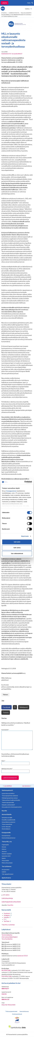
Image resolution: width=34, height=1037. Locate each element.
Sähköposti (24, 707)
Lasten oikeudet (6, 826)
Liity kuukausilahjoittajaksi (10, 937)
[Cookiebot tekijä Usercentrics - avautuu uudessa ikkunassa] (24, 482)
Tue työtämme (6, 866)
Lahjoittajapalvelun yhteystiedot (11, 901)
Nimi (3, 761)
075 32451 (6, 895)
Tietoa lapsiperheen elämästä (10, 795)
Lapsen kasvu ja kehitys (8, 793)
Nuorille (4, 810)
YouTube (6, 921)
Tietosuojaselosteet (11, 1011)
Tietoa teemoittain (7, 824)
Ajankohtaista (14, 13)
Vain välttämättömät (17, 553)
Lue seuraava (26, 786)
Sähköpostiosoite (7, 768)
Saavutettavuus (24, 1011)
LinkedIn (6, 917)
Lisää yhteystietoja (7, 898)
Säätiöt (4, 858)
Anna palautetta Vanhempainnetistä (12, 807)
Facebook (6, 707)
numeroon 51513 (22, 955)
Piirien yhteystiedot (7, 863)
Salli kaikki (17, 542)
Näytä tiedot (25, 536)
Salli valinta (17, 547)
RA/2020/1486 (6, 970)
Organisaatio (5, 844)
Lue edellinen (8, 786)
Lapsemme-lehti (6, 856)
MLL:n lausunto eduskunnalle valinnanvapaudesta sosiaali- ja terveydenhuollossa (16, 14)
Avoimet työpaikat (7, 853)
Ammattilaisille (7, 814)
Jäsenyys (4, 851)
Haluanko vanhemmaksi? (8, 805)
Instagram (7, 915)
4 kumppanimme (11, 491)
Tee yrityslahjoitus (7, 939)
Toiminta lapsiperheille (8, 802)
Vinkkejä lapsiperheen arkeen (10, 798)
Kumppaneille (6, 832)
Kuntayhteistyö (6, 835)
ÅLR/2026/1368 (6, 976)
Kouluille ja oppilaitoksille (8, 820)
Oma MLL (10, 905)
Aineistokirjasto (6, 829)
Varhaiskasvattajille (7, 817)
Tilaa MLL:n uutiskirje (8, 924)
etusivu (4, 13)
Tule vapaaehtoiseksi (7, 874)
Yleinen (5, 695)
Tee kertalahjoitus (7, 935)
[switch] (29, 518)
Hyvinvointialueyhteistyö (8, 838)
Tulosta (6, 712)
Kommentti (5, 729)
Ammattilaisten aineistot (8, 822)
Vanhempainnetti (7, 790)
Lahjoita (4, 3)
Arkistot (4, 849)
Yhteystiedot (5, 860)
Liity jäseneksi (5, 869)
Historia (4, 847)
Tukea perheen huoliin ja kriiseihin (11, 800)
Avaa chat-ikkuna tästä (8, 1005)
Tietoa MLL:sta (7, 841)
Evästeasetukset (17, 1014)
